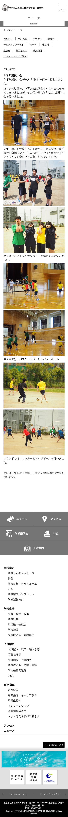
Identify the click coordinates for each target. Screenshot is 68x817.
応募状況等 (14, 654)
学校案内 (9, 568)
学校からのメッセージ (21, 573)
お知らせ (8, 39)
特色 (10, 578)
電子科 (33, 44)
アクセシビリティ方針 (50, 794)
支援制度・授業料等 (20, 659)
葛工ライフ (21, 50)
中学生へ (37, 39)
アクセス (9, 725)
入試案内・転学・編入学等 (24, 649)
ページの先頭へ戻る (54, 745)
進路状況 (13, 690)
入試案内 (9, 644)
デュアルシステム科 (13, 44)
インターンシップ (18, 705)
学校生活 (9, 608)
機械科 (51, 39)
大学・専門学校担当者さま (24, 716)
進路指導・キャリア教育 (22, 695)
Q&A (11, 675)
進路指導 (9, 684)
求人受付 (37, 50)
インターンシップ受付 (15, 56)
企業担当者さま (17, 711)
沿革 (10, 589)
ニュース (17, 30)
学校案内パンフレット (21, 594)
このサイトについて (18, 794)
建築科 (45, 44)
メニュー (62, 10)
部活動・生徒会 (17, 624)
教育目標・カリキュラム (22, 583)
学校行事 (22, 39)
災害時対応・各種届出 (21, 635)
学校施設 (13, 629)
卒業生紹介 (14, 700)
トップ (6, 30)
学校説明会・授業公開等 (22, 665)
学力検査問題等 (17, 670)
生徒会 (6, 50)
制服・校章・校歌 (18, 614)
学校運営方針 (16, 599)
